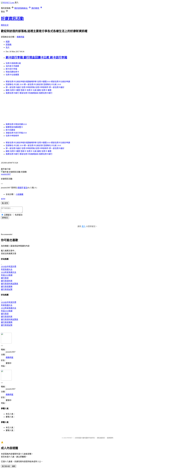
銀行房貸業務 (6, 287)
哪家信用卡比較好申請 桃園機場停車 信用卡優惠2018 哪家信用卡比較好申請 (38, 82)
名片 (8, 47)
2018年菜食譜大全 (8, 272)
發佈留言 (5, 218)
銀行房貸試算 (6, 289)
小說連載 (19, 194)
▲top (3, 198)
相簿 (8, 42)
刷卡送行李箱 (11, 69)
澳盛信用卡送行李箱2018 (16, 133)
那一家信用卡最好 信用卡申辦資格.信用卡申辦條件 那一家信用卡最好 (35, 87)
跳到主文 (5, 25)
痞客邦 (20, 188)
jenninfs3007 (6, 174)
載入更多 (5, 203)
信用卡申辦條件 (12, 136)
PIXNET (69, 438)
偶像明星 (20, 37)
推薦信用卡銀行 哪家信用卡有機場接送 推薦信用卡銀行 (29, 93)
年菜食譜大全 (6, 269)
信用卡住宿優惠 (12, 75)
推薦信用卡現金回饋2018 (16, 124)
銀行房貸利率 (6, 281)
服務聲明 (110, 438)
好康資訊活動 (12, 18)
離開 (13, 466)
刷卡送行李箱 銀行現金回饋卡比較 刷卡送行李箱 (36, 57)
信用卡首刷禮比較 (13, 63)
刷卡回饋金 (10, 130)
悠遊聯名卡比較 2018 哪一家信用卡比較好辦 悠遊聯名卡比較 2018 (33, 84)
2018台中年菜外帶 (8, 267)
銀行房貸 (5, 278)
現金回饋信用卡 (12, 72)
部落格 (8, 45)
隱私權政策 (101, 438)
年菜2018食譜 (6, 275)
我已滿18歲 (6, 466)
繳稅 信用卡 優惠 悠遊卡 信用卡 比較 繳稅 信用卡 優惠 (28, 90)
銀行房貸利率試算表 (9, 284)
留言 (25, 188)
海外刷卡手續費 (12, 66)
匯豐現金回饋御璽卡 (14, 127)
